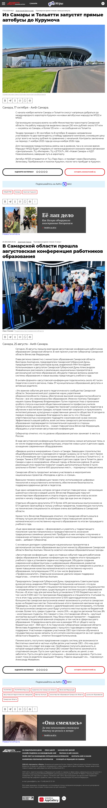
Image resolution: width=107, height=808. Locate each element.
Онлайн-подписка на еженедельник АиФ (39, 753)
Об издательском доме (32, 750)
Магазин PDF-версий (66, 750)
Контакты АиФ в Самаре (81, 756)
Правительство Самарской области (29, 331)
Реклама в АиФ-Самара (68, 753)
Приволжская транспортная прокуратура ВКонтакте (24, 94)
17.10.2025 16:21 (8, 11)
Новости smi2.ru (11, 234)
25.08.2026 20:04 (9, 242)
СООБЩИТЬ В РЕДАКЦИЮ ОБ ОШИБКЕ (70, 759)
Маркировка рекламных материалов (37, 759)
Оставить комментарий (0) (85, 172)
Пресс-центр (50, 750)
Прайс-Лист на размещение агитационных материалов (45, 756)
